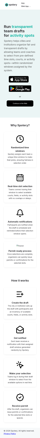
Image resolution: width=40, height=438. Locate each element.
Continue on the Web (20, 103)
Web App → (26, 6)
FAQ (23, 3)
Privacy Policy (10, 434)
